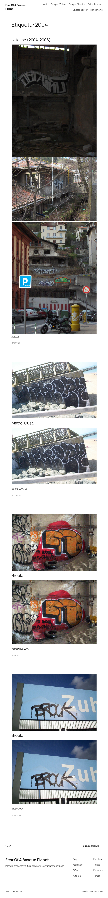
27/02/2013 (16, 495)
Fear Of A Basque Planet (27, 859)
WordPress (98, 891)
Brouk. (17, 575)
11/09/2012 (16, 655)
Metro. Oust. (23, 423)
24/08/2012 (16, 815)
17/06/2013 (16, 343)
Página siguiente (92, 845)
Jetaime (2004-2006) (31, 40)
